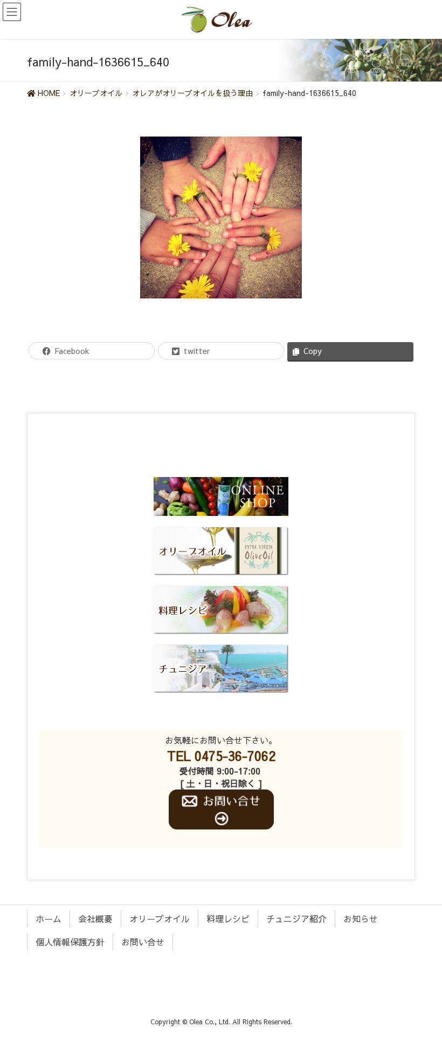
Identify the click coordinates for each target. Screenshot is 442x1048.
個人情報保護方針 (70, 942)
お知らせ (360, 918)
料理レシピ (228, 918)
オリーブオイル (159, 918)
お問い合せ (142, 942)
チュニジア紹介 (296, 918)
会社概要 (95, 918)
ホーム (48, 918)
